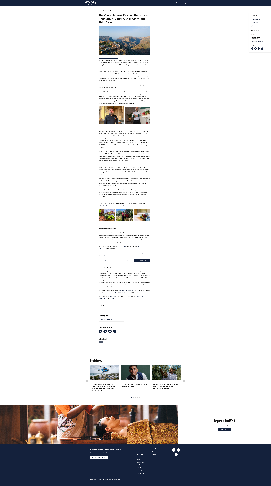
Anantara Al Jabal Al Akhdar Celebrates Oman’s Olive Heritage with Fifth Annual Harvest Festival (166, 386)
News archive (140, 454)
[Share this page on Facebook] (114, 331)
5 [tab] (139, 397)
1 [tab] (131, 397)
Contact (164, 2)
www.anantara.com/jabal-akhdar (126, 205)
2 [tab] (133, 397)
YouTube (103, 255)
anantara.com (104, 253)
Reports (126, 2)
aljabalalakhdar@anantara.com (106, 205)
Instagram (142, 253)
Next (184, 381)
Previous (87, 381)
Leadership (140, 2)
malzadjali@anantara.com (106, 319)
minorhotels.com (181, 2)
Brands (119, 2)
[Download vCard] (121, 310)
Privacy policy (117, 479)
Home (138, 451)
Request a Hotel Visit (141, 462)
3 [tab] (135, 397)
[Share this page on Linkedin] (110, 331)
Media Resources (156, 2)
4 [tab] (137, 397)
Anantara (101, 341)
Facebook (136, 253)
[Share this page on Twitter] (105, 331)
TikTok (147, 253)
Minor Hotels (123, 246)
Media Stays (148, 2)
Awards (134, 2)
